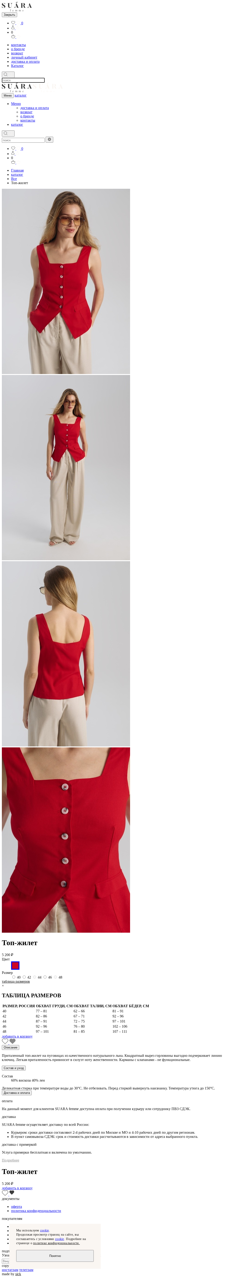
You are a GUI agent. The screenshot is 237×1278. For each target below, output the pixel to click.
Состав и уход (14, 1068)
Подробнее (10, 1160)
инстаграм (10, 1270)
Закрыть (9, 14)
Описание (10, 1047)
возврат (17, 53)
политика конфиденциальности (36, 1211)
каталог (21, 95)
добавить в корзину (17, 1036)
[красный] (15, 968)
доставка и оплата (25, 61)
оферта (16, 1207)
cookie (44, 1230)
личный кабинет (24, 57)
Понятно (55, 1256)
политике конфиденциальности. (56, 1243)
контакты (18, 45)
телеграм (26, 1270)
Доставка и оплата (17, 1093)
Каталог (17, 66)
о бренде (18, 49)
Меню (8, 95)
